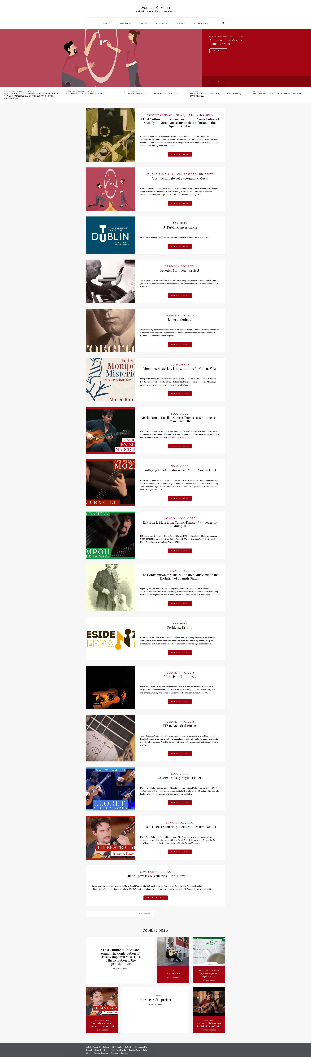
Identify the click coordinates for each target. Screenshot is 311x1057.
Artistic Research (10, 91)
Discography (117, 1047)
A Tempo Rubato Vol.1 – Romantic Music (180, 178)
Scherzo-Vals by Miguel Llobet (179, 778)
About (106, 23)
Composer (161, 23)
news (19, 91)
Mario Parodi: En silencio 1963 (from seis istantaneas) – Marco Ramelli (179, 419)
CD (210, 36)
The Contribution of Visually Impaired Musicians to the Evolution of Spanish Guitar (180, 576)
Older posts (144, 914)
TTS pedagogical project (180, 725)
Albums (143, 23)
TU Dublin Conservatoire (179, 227)
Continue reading (179, 154)
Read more (218, 50)
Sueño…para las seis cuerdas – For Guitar (155, 876)
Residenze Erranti (179, 627)
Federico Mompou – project (179, 270)
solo (192, 91)
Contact (124, 1053)
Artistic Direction (101, 1053)
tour (106, 1050)
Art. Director (200, 23)
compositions (150, 872)
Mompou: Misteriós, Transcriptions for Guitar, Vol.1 (179, 368)
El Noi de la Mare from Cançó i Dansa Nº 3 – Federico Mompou (180, 524)
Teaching (180, 223)
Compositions (134, 1050)
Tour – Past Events (118, 1050)
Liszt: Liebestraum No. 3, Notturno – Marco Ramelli (180, 827)
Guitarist (128, 1047)
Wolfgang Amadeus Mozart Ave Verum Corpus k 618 (180, 470)
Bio (173, 970)
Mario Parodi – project (180, 676)
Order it (98, 1050)
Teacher (180, 23)
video (196, 91)
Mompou (215, 36)
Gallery (106, 1047)
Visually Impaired (27, 91)
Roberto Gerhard (180, 319)
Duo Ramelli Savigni (75, 91)
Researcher (124, 23)
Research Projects (90, 91)
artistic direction (206, 970)
